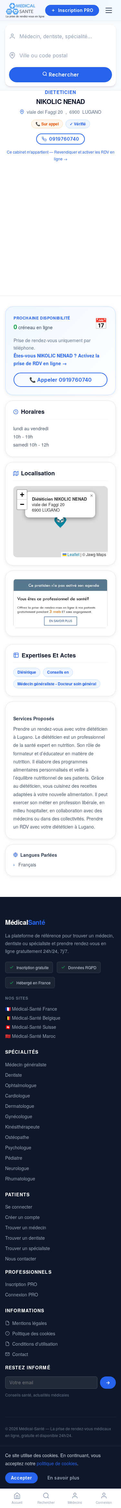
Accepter (21, 1477)
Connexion (104, 1502)
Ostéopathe (17, 1137)
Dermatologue (19, 1106)
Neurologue (17, 1168)
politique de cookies (57, 1463)
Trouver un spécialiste (27, 1248)
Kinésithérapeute (22, 1126)
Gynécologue (18, 1116)
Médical (25, 922)
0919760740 (64, 139)
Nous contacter (20, 1258)
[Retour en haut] (109, 1481)
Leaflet (72, 554)
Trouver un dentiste (25, 1238)
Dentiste (13, 1075)
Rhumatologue (20, 1178)
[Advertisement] (60, 224)
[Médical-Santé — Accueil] (25, 10)
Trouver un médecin (25, 1227)
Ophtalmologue (20, 1085)
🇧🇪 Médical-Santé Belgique (32, 1018)
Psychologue (18, 1147)
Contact (20, 1354)
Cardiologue (17, 1095)
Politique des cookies (33, 1333)
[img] (60, 521)
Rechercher (63, 74)
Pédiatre (13, 1157)
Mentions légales (29, 1323)
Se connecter (18, 1206)
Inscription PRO (75, 10)
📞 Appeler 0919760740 (60, 380)
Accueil (17, 1502)
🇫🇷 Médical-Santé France (31, 1008)
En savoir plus (63, 1477)
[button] (60, 521)
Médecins (75, 1502)
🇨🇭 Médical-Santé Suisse (30, 1027)
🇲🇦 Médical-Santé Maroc (30, 1036)
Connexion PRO (21, 1294)
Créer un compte (22, 1217)
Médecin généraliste (25, 1064)
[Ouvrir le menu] (109, 10)
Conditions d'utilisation (35, 1343)
